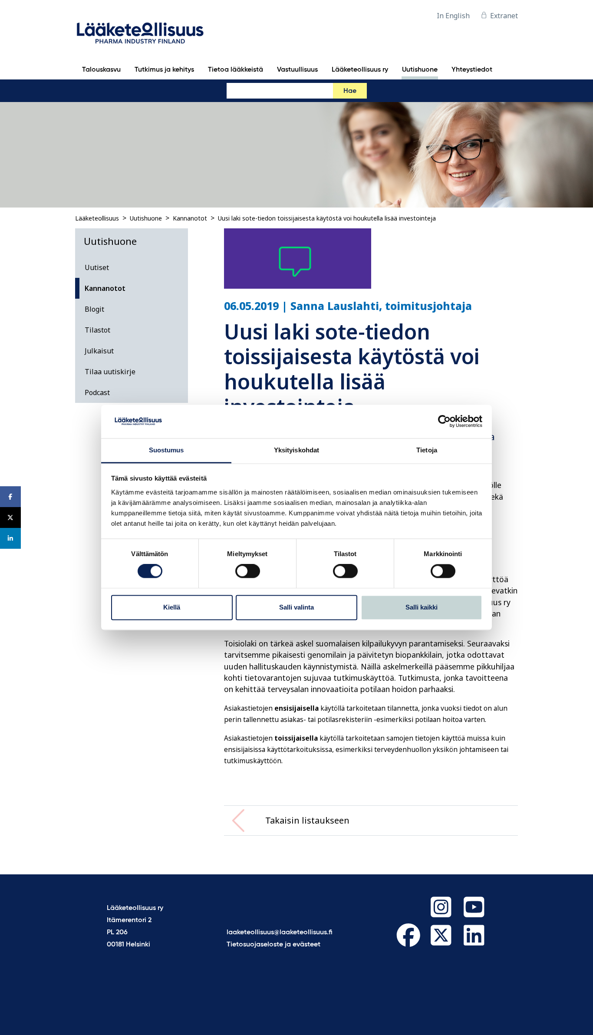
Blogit (94, 309)
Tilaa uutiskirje (110, 371)
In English (453, 15)
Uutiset (97, 267)
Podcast (97, 392)
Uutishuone (146, 218)
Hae (349, 91)
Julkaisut (99, 351)
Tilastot (97, 330)
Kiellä (171, 607)
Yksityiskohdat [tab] (296, 450)
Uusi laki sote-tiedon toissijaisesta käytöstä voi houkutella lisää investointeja (327, 218)
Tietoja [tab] (426, 450)
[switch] (247, 571)
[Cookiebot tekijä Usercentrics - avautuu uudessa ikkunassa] (444, 421)
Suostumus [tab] (166, 450)
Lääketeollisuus (97, 218)
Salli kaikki (421, 607)
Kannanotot (190, 218)
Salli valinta (296, 607)
